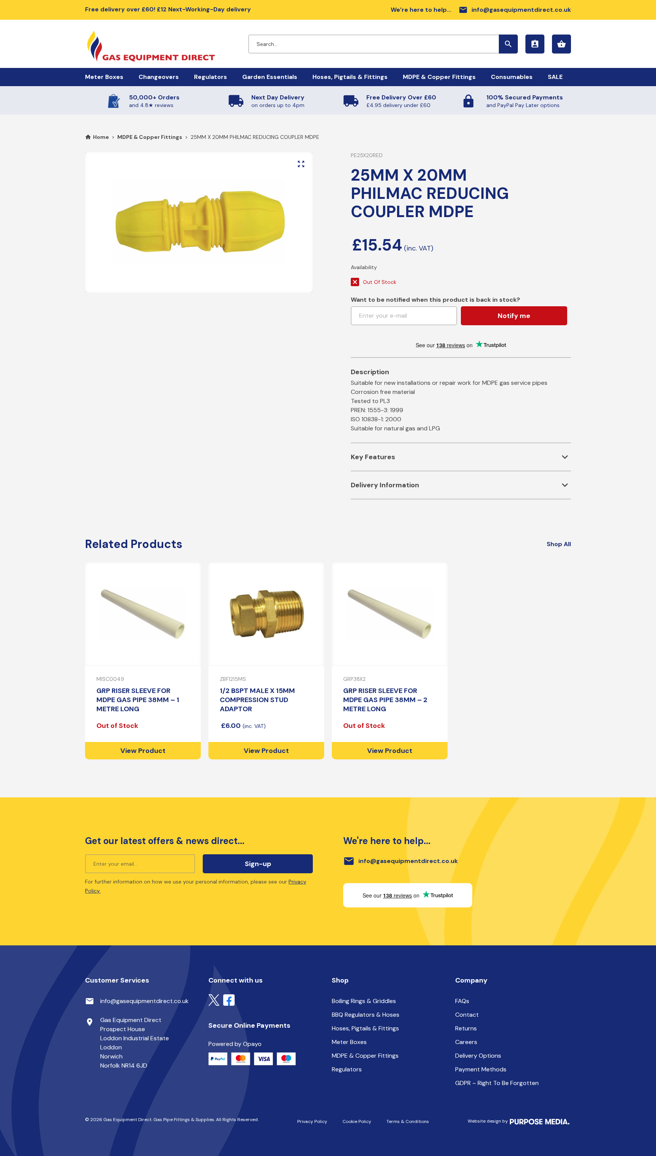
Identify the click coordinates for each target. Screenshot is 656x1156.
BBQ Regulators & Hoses (365, 1015)
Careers (466, 1042)
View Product (143, 750)
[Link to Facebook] (229, 999)
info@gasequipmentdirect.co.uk (515, 9)
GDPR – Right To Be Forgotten (497, 1083)
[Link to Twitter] (213, 999)
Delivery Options (478, 1056)
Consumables (512, 77)
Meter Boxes (104, 77)
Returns (466, 1028)
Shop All (559, 544)
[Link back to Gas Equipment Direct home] (166, 42)
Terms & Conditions (407, 1121)
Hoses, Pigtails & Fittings (350, 77)
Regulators (210, 77)
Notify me (514, 315)
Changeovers (159, 77)
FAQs (462, 1001)
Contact (467, 1015)
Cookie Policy (356, 1121)
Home (101, 137)
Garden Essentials (269, 77)
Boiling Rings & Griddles (364, 1001)
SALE (555, 77)
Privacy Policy (312, 1121)
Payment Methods (480, 1069)
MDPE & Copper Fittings (439, 77)
